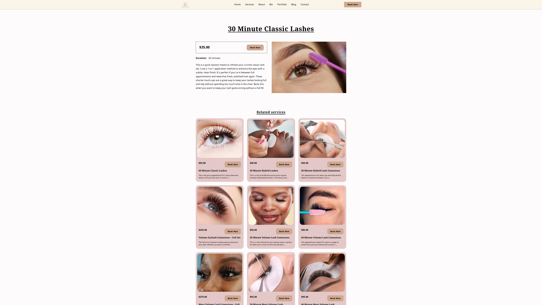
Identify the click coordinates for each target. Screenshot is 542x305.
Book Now (255, 47)
